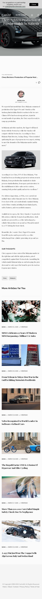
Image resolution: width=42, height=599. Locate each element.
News (4, 327)
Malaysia (12, 278)
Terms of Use (34, 587)
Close (34, 4)
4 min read (23, 547)
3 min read (23, 371)
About (10, 587)
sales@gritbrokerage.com (15, 6)
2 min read (23, 415)
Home (5, 587)
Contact (15, 587)
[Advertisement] (21, 49)
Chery (4, 278)
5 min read (23, 327)
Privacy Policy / (25, 587)
